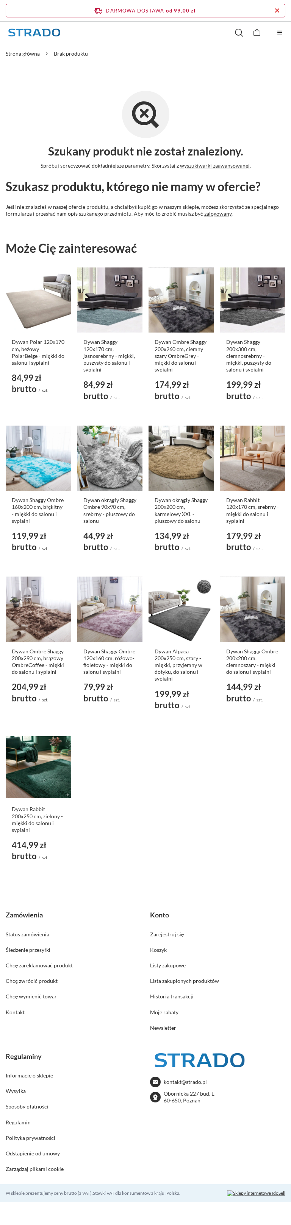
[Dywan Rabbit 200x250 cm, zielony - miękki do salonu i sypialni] (38, 767)
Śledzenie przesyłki (28, 950)
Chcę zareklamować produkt (39, 965)
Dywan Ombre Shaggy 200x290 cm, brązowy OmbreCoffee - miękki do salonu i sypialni (38, 661)
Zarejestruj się (167, 934)
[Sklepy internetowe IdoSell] (256, 1193)
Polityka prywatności (30, 1138)
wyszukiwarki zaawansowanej (215, 165)
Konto (159, 915)
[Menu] (279, 32)
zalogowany (218, 213)
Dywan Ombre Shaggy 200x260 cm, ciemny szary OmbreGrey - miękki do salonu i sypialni (181, 356)
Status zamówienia (27, 934)
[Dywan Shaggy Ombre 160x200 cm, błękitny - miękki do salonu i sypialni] (38, 458)
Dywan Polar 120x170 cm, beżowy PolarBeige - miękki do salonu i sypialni (38, 352)
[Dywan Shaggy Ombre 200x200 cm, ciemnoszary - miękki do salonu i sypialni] (253, 609)
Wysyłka (16, 1091)
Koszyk (158, 950)
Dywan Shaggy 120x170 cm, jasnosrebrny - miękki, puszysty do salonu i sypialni (109, 356)
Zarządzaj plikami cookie (35, 1169)
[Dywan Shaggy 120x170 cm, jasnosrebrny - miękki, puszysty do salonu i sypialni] (110, 300)
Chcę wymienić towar (31, 996)
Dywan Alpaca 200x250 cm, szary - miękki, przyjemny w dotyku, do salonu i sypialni (178, 665)
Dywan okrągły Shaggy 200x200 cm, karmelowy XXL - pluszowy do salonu (181, 510)
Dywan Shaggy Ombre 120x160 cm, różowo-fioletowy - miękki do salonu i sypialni (109, 661)
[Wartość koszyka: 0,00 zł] (256, 32)
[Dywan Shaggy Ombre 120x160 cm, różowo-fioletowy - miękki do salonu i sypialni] (110, 609)
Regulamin (18, 1122)
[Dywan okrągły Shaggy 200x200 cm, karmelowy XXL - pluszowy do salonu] (181, 458)
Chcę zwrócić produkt (32, 981)
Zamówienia (24, 915)
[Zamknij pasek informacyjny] (277, 10)
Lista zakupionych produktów (184, 981)
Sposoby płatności (27, 1106)
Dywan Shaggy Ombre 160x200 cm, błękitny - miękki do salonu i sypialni (38, 510)
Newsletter (163, 1027)
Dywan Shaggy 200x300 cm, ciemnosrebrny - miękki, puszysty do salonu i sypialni (248, 356)
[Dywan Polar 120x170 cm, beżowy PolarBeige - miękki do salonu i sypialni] (38, 300)
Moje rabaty (164, 1012)
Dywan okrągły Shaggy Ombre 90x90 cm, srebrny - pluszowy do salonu (109, 510)
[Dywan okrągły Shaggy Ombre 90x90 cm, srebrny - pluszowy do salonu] (110, 458)
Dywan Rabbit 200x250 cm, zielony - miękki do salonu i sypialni (37, 819)
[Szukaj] (238, 32)
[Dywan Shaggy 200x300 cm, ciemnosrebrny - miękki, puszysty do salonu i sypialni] (253, 300)
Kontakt (15, 1012)
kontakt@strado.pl (185, 1082)
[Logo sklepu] (34, 32)
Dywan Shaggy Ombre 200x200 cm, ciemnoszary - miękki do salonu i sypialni (252, 661)
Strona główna (23, 53)
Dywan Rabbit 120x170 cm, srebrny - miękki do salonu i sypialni (252, 510)
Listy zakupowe (168, 965)
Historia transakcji (172, 996)
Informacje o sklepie (29, 1075)
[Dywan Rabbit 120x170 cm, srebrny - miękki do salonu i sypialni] (253, 458)
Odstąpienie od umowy (33, 1153)
